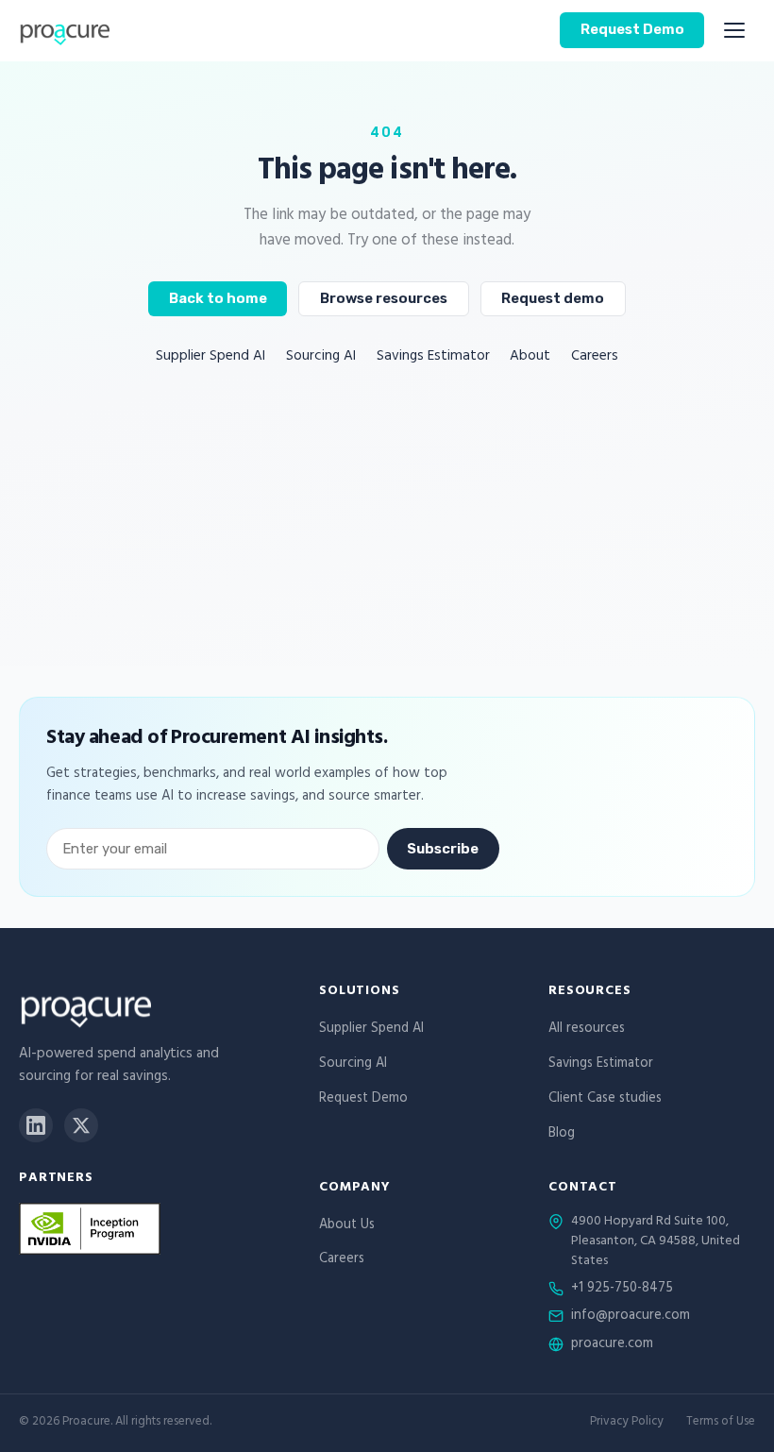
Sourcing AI (321, 357)
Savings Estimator (433, 357)
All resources (586, 1029)
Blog (561, 1134)
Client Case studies (605, 1099)
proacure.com (612, 1345)
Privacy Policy (627, 1423)
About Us (347, 1226)
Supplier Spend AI (210, 357)
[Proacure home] (64, 30)
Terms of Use (720, 1423)
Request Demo (632, 29)
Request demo (552, 298)
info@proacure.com (630, 1317)
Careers (594, 357)
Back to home (218, 298)
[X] (81, 1125)
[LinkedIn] (36, 1125)
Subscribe (443, 848)
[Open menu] (734, 30)
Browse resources (383, 298)
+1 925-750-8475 (622, 1289)
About (530, 357)
